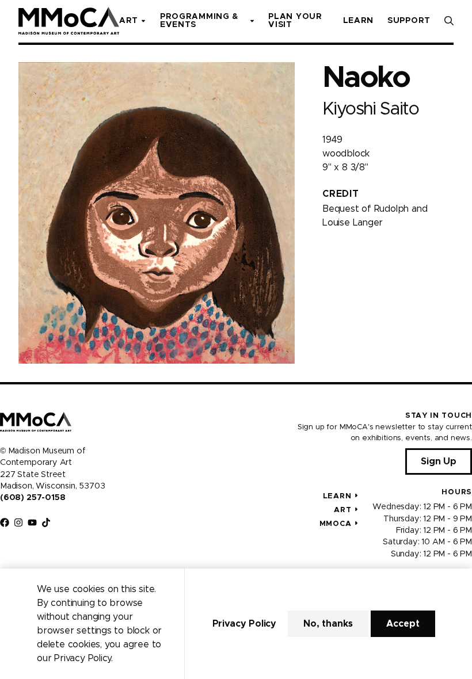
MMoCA (335, 524)
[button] (449, 20)
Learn (337, 496)
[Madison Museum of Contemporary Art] (68, 21)
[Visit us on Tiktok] (46, 522)
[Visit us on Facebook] (4, 522)
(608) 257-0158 (32, 498)
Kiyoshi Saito (370, 109)
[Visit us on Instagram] (18, 522)
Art (342, 510)
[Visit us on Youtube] (32, 522)
